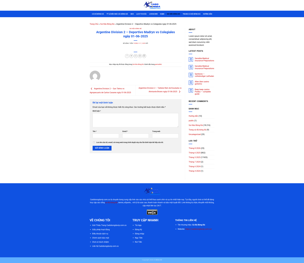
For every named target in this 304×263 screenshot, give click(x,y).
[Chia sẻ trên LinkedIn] (144, 56)
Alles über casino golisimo (202, 82)
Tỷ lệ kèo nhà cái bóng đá (117, 14)
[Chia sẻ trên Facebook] (127, 56)
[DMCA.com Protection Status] (152, 212)
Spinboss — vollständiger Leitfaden (204, 75)
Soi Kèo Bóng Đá (173, 14)
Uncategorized (195, 134)
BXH (132, 14)
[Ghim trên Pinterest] (140, 56)
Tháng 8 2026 (194, 148)
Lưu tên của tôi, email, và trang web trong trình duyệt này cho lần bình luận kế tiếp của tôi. (130, 142)
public (191, 120)
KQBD (162, 14)
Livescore (153, 14)
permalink (158, 64)
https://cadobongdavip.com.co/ (198, 229)
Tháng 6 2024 (194, 166)
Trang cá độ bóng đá (191, 14)
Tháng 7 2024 (194, 162)
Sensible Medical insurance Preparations (204, 59)
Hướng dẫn (207, 14)
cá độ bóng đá (111, 202)
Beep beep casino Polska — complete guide (203, 91)
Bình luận (97, 111)
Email (125, 131)
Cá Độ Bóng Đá (98, 14)
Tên (95, 131)
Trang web (156, 131)
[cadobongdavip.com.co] (152, 5)
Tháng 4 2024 (194, 171)
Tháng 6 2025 (194, 153)
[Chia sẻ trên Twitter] (131, 56)
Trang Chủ (94, 24)
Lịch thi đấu (141, 14)
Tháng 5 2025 (194, 157)
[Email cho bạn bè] (136, 56)
